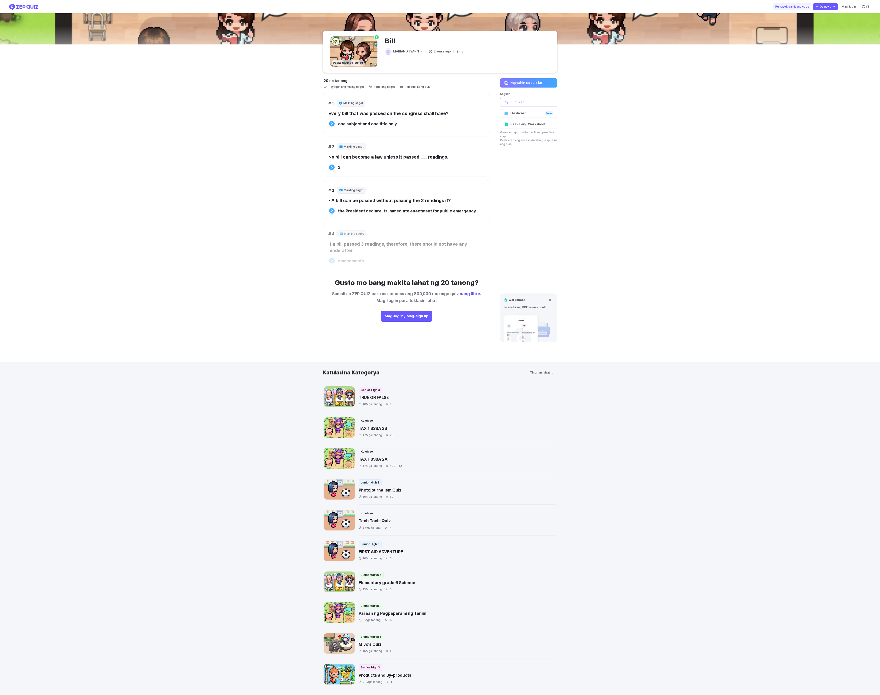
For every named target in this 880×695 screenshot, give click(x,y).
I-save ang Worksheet (527, 124)
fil (867, 6)
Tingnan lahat (540, 372)
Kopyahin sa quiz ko (526, 83)
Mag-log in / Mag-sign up (406, 316)
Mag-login (849, 6)
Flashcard (531, 113)
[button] (528, 318)
